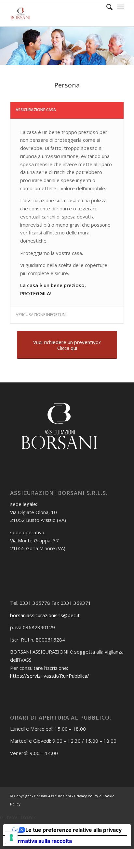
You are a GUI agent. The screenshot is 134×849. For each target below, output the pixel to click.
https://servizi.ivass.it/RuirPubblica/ (49, 675)
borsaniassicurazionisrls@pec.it (45, 615)
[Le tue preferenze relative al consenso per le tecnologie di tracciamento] (11, 837)
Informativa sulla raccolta (40, 841)
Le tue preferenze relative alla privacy (73, 830)
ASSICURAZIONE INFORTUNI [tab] (41, 314)
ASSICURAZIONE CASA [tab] (36, 110)
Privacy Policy (86, 795)
